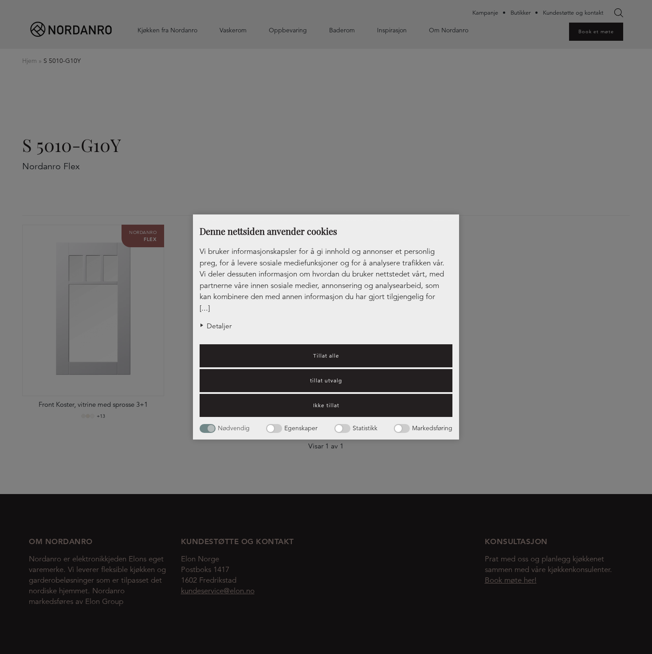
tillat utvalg (326, 380)
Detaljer (219, 326)
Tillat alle (326, 355)
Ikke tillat (326, 405)
